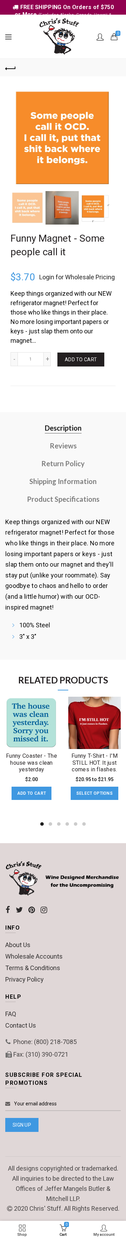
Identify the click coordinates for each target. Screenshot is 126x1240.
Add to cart (81, 359)
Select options (94, 793)
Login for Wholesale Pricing (77, 277)
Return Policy (63, 463)
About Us (17, 944)
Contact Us (20, 1025)
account (100, 37)
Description (63, 428)
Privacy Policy (24, 979)
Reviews (63, 445)
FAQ (10, 1014)
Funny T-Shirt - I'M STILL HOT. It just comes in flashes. (94, 762)
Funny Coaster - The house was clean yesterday (31, 762)
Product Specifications (63, 499)
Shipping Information (63, 481)
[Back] (10, 68)
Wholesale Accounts (34, 956)
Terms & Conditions (32, 967)
